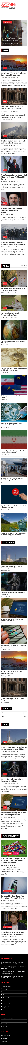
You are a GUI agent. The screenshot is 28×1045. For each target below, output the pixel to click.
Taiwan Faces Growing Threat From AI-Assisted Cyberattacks (12, 619)
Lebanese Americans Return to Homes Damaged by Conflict (12, 108)
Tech (4, 742)
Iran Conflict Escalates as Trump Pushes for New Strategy (13, 341)
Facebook (5, 713)
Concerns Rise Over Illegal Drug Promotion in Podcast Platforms (12, 897)
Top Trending (7, 22)
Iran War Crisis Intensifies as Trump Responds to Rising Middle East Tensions (14, 369)
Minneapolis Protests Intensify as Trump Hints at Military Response (13, 243)
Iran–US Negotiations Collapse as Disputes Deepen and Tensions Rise (13, 451)
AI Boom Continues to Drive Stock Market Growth (13, 40)
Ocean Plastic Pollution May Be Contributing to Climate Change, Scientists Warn (13, 534)
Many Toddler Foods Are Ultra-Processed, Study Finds (11, 314)
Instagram (5, 716)
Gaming (16, 853)
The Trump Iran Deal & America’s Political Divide (12, 396)
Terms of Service (6, 1035)
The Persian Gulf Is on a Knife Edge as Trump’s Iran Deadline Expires (13, 142)
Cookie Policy (5, 1038)
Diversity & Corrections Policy (9, 1021)
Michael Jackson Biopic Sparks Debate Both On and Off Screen (12, 933)
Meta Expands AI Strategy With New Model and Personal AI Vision (13, 646)
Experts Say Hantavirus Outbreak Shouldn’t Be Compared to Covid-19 (14, 506)
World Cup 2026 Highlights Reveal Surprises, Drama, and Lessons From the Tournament (13, 861)
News (4, 68)
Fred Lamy (13, 865)
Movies (5, 992)
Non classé (6, 998)
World (5, 283)
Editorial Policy (5, 1024)
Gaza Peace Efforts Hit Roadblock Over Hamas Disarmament (13, 74)
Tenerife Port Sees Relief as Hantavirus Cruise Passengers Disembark (12, 479)
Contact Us (4, 1027)
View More (22, 265)
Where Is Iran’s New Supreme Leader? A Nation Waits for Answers (11, 210)
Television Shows (7, 1004)
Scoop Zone (15, 43)
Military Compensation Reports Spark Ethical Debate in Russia (13, 289)
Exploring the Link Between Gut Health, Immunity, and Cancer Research (12, 424)
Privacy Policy (5, 1041)
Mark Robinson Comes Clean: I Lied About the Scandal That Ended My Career (14, 177)
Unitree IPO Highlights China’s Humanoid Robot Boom (13, 593)
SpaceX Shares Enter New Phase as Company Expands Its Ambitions (11, 567)
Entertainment (7, 853)
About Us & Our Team (7, 1018)
